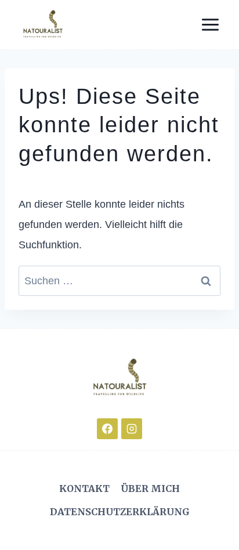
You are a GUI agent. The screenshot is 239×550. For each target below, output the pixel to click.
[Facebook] (107, 428)
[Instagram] (131, 428)
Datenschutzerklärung (120, 512)
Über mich (150, 488)
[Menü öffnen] (210, 24)
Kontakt (84, 488)
